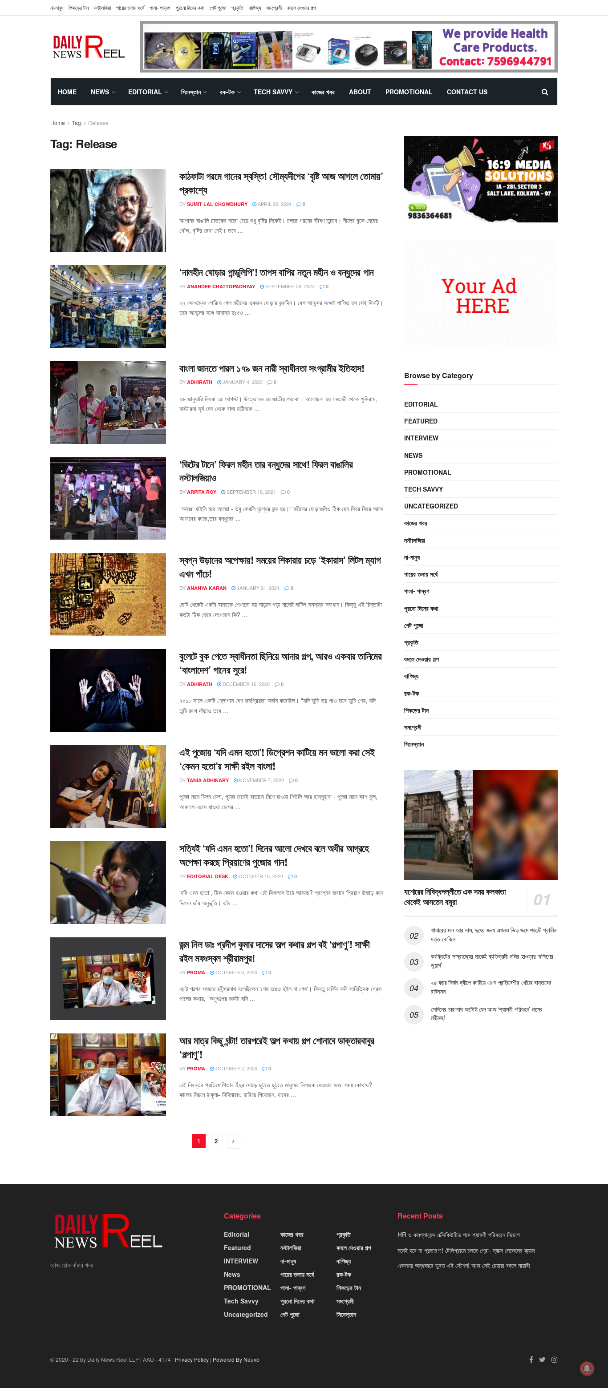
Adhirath (199, 382)
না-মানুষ (56, 7)
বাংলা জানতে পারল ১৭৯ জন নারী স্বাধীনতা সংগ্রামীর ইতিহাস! (271, 368)
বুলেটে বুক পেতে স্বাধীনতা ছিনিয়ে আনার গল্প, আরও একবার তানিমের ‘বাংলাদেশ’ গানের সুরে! (280, 663)
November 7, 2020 (261, 779)
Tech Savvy (273, 91)
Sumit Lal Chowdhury (217, 204)
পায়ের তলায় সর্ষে (130, 7)
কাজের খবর (323, 91)
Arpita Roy (201, 491)
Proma (196, 972)
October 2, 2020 (235, 1068)
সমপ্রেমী (274, 7)
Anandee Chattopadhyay (221, 286)
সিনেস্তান (191, 91)
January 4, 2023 (242, 381)
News (100, 91)
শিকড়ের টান (79, 7)
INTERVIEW (421, 437)
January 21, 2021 (257, 587)
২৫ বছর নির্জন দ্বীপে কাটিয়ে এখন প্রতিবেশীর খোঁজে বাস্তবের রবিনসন (491, 987)
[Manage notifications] (587, 1368)
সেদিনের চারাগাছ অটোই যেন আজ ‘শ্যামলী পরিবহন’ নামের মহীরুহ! (487, 1013)
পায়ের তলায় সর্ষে (421, 573)
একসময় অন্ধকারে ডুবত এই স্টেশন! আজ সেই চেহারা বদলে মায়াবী (463, 1265)
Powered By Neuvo (236, 1359)
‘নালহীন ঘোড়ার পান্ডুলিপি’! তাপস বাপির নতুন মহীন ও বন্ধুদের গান (276, 272)
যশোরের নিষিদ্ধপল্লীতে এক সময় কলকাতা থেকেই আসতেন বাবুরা (455, 897)
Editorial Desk (207, 876)
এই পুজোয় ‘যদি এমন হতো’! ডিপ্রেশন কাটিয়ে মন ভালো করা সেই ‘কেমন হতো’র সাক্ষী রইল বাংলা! (276, 759)
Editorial (145, 91)
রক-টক (227, 91)
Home (67, 91)
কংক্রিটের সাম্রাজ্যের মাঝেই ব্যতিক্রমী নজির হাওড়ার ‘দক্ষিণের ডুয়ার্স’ (492, 960)
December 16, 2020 (245, 683)
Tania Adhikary (208, 780)
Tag (76, 122)
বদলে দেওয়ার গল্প (301, 7)
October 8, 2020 (235, 972)
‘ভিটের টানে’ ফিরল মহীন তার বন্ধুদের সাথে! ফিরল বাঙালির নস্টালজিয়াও (266, 471)
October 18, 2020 (260, 876)
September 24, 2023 (289, 286)
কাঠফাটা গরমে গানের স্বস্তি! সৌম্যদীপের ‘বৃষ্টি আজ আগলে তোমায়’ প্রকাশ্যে (281, 183)
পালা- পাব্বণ (160, 7)
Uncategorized (431, 505)
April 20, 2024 (274, 203)
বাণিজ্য (255, 7)
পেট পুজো (218, 7)
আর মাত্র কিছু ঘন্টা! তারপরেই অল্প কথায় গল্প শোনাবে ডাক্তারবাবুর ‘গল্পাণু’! (276, 1047)
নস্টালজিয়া (102, 7)
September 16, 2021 (250, 491)
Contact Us (467, 91)
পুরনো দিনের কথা (190, 7)
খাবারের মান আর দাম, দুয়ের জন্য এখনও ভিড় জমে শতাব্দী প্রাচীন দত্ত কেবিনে (493, 934)
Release (98, 122)
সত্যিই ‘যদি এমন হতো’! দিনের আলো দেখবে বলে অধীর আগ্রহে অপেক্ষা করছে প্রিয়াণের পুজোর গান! (274, 855)
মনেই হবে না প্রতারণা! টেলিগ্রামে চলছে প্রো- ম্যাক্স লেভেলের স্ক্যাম (466, 1250)
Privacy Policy (192, 1359)
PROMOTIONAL (409, 91)
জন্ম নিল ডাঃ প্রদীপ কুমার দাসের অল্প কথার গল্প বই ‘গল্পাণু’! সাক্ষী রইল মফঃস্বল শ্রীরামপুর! (274, 951)
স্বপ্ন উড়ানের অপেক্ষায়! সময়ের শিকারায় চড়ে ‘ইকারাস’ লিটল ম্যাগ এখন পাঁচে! (280, 567)
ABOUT (360, 91)
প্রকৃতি (237, 7)
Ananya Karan (207, 588)
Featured (421, 420)
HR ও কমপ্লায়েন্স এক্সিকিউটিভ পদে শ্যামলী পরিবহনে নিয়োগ (458, 1234)
